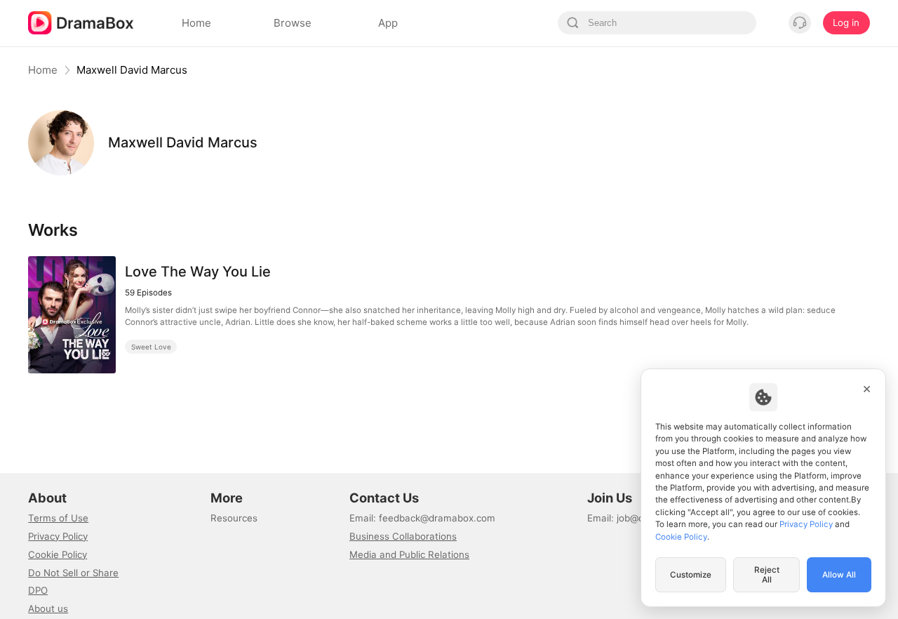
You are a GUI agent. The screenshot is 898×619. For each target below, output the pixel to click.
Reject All (766, 575)
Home (43, 69)
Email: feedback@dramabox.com (422, 518)
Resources (233, 518)
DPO (38, 590)
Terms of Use (58, 518)
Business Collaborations (403, 536)
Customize (690, 575)
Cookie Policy (57, 554)
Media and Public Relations (409, 554)
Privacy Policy (58, 536)
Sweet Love (151, 346)
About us (48, 608)
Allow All (839, 575)
